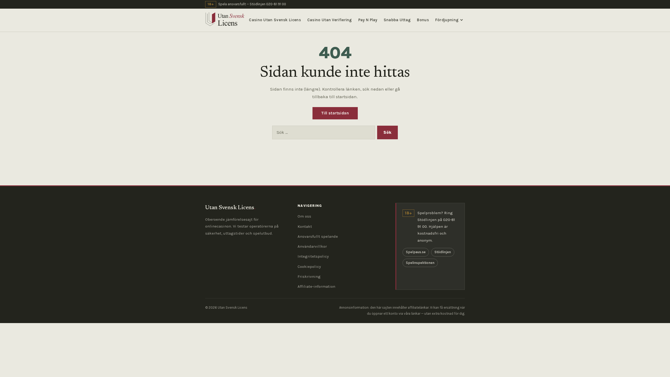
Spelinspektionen (420, 263)
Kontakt (305, 226)
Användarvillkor (312, 246)
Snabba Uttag (397, 20)
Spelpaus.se (416, 252)
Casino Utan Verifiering (329, 20)
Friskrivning (309, 276)
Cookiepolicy (309, 266)
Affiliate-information (316, 286)
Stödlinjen (442, 252)
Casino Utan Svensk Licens (275, 20)
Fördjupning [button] (447, 20)
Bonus (423, 20)
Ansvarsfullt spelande (318, 236)
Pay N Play (367, 20)
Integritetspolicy (313, 256)
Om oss (304, 216)
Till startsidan (335, 113)
